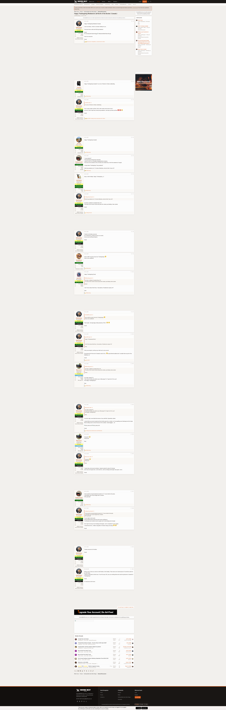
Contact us (102, 697)
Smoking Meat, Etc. (123, 4)
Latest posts (139, 17)
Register (136, 694)
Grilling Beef (94, 663)
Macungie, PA (80, 380)
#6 (133, 173)
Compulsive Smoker (127, 647)
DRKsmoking (77, 15)
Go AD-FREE (137, 697)
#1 (133, 21)
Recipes (116, 4)
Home (101, 692)
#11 (133, 311)
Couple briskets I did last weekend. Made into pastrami (89, 646)
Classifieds (120, 699)
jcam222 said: (87, 102)
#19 (133, 546)
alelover (79, 659)
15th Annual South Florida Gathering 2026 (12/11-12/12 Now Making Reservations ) (144, 42)
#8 (133, 231)
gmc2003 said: (88, 336)
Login (136, 692)
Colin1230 (129, 644)
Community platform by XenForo (112, 704)
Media (109, 1)
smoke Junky (80, 651)
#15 (133, 434)
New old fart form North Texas (84, 650)
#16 (133, 453)
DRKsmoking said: (88, 278)
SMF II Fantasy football (143, 26)
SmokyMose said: (88, 314)
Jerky (113, 4)
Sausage (92, 4)
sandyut (129, 655)
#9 (133, 253)
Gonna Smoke (128, 651)
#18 (133, 508)
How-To (134, 4)
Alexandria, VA (80, 152)
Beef (92, 648)
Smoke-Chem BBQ (127, 640)
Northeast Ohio (80, 96)
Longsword (80, 644)
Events (88, 659)
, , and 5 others (96, 41)
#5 (133, 155)
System (137, 704)
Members (115, 1)
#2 (133, 81)
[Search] (150, 1)
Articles (103, 1)
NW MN (81, 169)
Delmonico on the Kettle (83, 662)
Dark (146, 704)
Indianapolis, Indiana (79, 268)
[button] (95, 1)
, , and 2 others (96, 118)
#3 (133, 99)
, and (94, 430)
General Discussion (92, 640)
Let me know (135, 7)
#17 (133, 491)
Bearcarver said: (88, 407)
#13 (133, 363)
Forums (98, 1)
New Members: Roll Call (78, 4)
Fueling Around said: (89, 196)
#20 (133, 569)
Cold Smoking (107, 4)
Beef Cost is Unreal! (142, 49)
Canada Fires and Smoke (83, 639)
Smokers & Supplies (99, 4)
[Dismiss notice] (150, 7)
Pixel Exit (128, 704)
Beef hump (140, 20)
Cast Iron (129, 4)
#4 (133, 137)
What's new (91, 1)
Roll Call (90, 651)
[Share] (131, 21)
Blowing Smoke (87, 4)
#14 (133, 404)
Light (142, 704)
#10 (133, 271)
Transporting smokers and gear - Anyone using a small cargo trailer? (92, 642)
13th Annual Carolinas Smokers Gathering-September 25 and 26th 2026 (93, 658)
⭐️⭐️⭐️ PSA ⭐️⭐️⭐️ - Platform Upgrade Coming (88, 666)
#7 (133, 193)
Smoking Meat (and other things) (124, 697)
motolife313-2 (80, 648)
